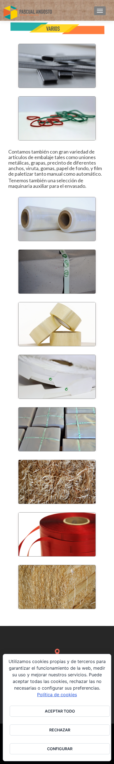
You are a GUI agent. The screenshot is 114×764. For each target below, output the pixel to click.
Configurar (59, 748)
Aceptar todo (60, 711)
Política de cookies (57, 694)
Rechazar (59, 729)
